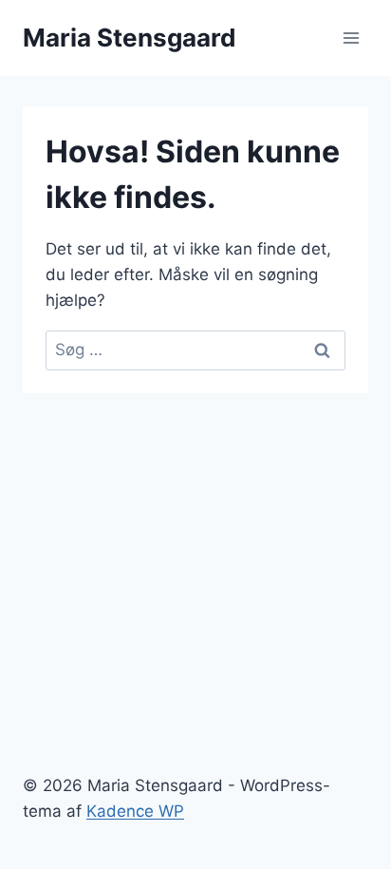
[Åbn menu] (350, 37)
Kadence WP (135, 811)
